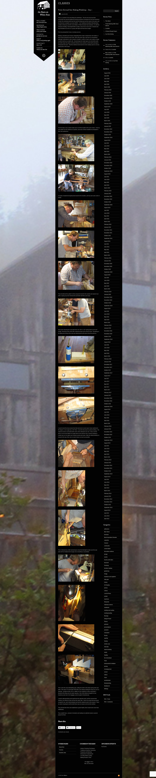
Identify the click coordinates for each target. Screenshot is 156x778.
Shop (43, 39)
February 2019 (107, 325)
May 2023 (106, 182)
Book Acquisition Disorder (110, 537)
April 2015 (106, 454)
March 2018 (107, 356)
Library (106, 590)
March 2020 (107, 289)
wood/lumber (107, 680)
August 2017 (107, 375)
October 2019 (107, 303)
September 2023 (108, 171)
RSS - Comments (108, 702)
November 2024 (108, 132)
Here (88, 761)
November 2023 (108, 165)
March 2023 (107, 188)
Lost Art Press (107, 593)
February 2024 (107, 157)
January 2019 (107, 328)
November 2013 (108, 502)
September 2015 (108, 440)
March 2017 (107, 389)
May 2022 (106, 216)
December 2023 (108, 162)
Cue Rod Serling (109, 34)
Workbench (107, 686)
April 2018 (106, 353)
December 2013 (108, 499)
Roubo (106, 635)
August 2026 (107, 73)
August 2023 (107, 174)
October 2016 (107, 403)
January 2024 (107, 160)
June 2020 (106, 280)
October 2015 (107, 437)
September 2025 (108, 104)
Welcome (41, 21)
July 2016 (106, 412)
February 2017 (107, 392)
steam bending (107, 649)
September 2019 (108, 305)
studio (105, 652)
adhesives (106, 529)
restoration (106, 632)
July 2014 (106, 479)
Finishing (106, 565)
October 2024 (107, 134)
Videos (41, 48)
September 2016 (108, 406)
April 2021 (106, 252)
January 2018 (107, 361)
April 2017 (106, 387)
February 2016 (107, 426)
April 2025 (106, 118)
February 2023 (107, 190)
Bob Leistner (108, 52)
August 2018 (107, 342)
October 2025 (107, 101)
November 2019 (108, 300)
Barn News (107, 531)
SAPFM (106, 638)
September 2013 (108, 507)
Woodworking (107, 683)
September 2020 (108, 272)
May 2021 (106, 249)
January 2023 (107, 193)
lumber (106, 596)
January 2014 (107, 496)
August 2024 (107, 140)
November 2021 (108, 232)
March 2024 (107, 154)
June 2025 (106, 112)
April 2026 (106, 84)
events (105, 557)
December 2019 (108, 297)
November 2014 (108, 468)
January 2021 (107, 260)
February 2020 (107, 291)
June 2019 (106, 314)
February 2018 (107, 359)
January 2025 (107, 126)
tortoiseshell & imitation (110, 663)
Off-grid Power (107, 618)
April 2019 (106, 319)
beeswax (106, 534)
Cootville (107, 28)
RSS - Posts (107, 699)
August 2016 (107, 409)
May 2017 (106, 384)
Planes (106, 621)
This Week (107, 21)
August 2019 (107, 308)
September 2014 (108, 473)
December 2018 (108, 331)
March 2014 (107, 490)
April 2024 (106, 151)
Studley (106, 655)
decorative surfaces (109, 551)
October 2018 (107, 336)
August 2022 (107, 207)
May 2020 (106, 283)
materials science (108, 604)
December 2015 (108, 431)
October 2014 (107, 471)
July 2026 (106, 75)
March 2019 (107, 322)
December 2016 (108, 398)
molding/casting (108, 613)
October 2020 (107, 269)
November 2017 (108, 367)
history (105, 582)
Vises (105, 677)
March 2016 (107, 423)
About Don (61, 747)
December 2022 (108, 196)
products (106, 630)
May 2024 (106, 148)
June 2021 (106, 246)
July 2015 (106, 445)
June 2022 (106, 213)
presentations (107, 627)
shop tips (106, 646)
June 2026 (106, 78)
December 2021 (108, 230)
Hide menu (44, 55)
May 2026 (106, 81)
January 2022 (107, 227)
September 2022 (108, 204)
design (106, 554)
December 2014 (108, 465)
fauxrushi (106, 562)
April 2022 (106, 218)
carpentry (106, 540)
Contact (40, 44)
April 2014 (106, 487)
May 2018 (106, 350)
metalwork (106, 607)
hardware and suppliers (110, 576)
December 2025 (108, 95)
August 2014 (107, 476)
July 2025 (106, 109)
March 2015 (107, 457)
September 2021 (108, 238)
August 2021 (107, 241)
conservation (107, 548)
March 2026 (107, 87)
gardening (106, 571)
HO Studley (107, 585)
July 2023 (106, 176)
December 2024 (108, 129)
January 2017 (107, 395)
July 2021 (106, 244)
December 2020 (108, 263)
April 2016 (106, 420)
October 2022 (107, 202)
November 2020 (108, 266)
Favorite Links (62, 752)
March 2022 (107, 221)
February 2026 (107, 90)
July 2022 (106, 210)
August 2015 (107, 443)
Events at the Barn (108, 559)
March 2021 (107, 255)
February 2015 (107, 459)
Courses (61, 750)
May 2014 (106, 485)
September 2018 (108, 339)
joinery (106, 587)
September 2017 (108, 373)
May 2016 (106, 417)
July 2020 (106, 277)
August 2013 (107, 510)
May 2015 (106, 451)
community (107, 545)
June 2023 (106, 179)
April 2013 (106, 518)
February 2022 (107, 224)
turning (106, 666)
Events (41, 35)
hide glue (106, 579)
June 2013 (106, 516)
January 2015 (107, 462)
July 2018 (106, 345)
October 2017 (107, 370)
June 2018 (106, 347)
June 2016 (106, 415)
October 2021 (107, 235)
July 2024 (106, 143)
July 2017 (106, 378)
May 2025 (106, 115)
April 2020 (106, 286)
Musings (41, 26)
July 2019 (106, 311)
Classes (106, 543)
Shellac (106, 641)
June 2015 (106, 448)
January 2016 (107, 429)
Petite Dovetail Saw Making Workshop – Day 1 (75, 10)
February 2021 (107, 258)
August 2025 (107, 106)
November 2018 (108, 333)
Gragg (105, 573)
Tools (105, 660)
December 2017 (108, 364)
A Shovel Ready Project (111, 31)
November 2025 (108, 98)
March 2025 (107, 120)
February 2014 (107, 493)
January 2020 (107, 294)
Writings (41, 30)
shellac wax (107, 644)
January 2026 (107, 92)
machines (106, 599)
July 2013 (106, 513)
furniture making (108, 568)
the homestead (107, 658)
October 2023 (107, 168)
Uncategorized (107, 669)
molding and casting (109, 610)
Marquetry (106, 602)
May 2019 (106, 317)
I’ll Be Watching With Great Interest (111, 24)
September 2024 (108, 137)
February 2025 (107, 123)
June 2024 (106, 146)
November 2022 (108, 199)
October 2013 (107, 504)
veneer (106, 672)
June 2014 (106, 482)
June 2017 (106, 381)
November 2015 (108, 434)
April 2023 (106, 185)
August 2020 (107, 274)
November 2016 (108, 401)
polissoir (106, 624)
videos (105, 674)
